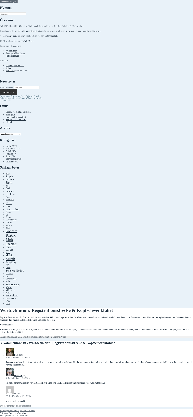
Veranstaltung (13, 284)
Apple (9, 176)
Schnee (8, 268)
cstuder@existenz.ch (15, 65)
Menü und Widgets (8, 1)
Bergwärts (10, 179)
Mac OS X (9, 250)
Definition (47, 337)
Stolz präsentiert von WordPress (14, 415)
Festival (10, 199)
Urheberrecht (11, 279)
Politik (8, 151)
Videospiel (10, 290)
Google (8, 212)
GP (7, 215)
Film (9, 203)
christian (18, 375)
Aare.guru (12, 36)
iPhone (9, 222)
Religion (9, 154)
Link (9, 240)
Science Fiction (15, 270)
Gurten (8, 217)
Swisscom (9, 274)
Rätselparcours (12, 56)
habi (16, 355)
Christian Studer (26, 26)
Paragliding (11, 262)
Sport (8, 156)
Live (8, 247)
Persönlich (10, 148)
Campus (10, 191)
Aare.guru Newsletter (15, 53)
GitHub (9, 122)
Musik (10, 259)
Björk (7, 186)
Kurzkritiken (11, 51)
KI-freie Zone (27, 41)
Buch (8, 188)
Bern (9, 182)
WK (8, 300)
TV (7, 276)
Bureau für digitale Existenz (18, 112)
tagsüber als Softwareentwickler (24, 31)
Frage (8, 206)
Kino (8, 227)
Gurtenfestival (11, 220)
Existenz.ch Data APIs (16, 119)
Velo (8, 281)
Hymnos (6, 7)
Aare (7, 173)
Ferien (8, 197)
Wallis (8, 293)
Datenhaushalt (51, 36)
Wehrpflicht (12, 295)
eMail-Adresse (6, 87)
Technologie (11, 159)
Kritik (11, 235)
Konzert (11, 231)
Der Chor (10, 194)
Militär (9, 255)
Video (9, 287)
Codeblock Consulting (16, 117)
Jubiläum (9, 225)
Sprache (56, 337)
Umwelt (9, 161)
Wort (63, 337)
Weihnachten (11, 298)
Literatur (11, 244)
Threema (10, 70)
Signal (8, 68)
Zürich (8, 304)
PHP (7, 265)
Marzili (8, 253)
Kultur (8, 146)
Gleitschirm (12, 209)
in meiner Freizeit (73, 31)
